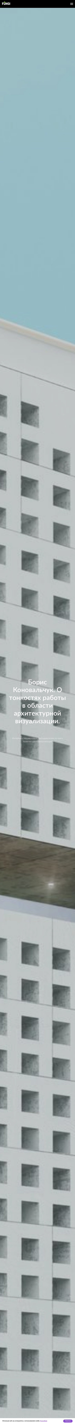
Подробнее (43, 1421)
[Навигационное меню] (71, 4)
